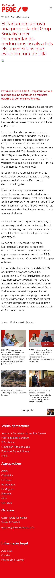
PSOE (4, 456)
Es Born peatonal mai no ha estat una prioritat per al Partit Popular (13, 393)
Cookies (5, 555)
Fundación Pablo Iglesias (15, 447)
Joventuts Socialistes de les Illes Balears (23, 433)
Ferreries (6, 494)
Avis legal (6, 551)
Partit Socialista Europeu (15, 438)
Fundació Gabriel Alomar (15, 451)
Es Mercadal (8, 485)
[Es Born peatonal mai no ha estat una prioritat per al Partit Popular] (13, 378)
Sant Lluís (6, 503)
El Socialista (7, 442)
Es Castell (6, 480)
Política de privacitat (12, 560)
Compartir (27, 410)
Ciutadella (7, 475)
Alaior (4, 471)
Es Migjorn (7, 489)
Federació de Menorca (20, 17)
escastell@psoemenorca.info (17, 528)
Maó (4, 498)
